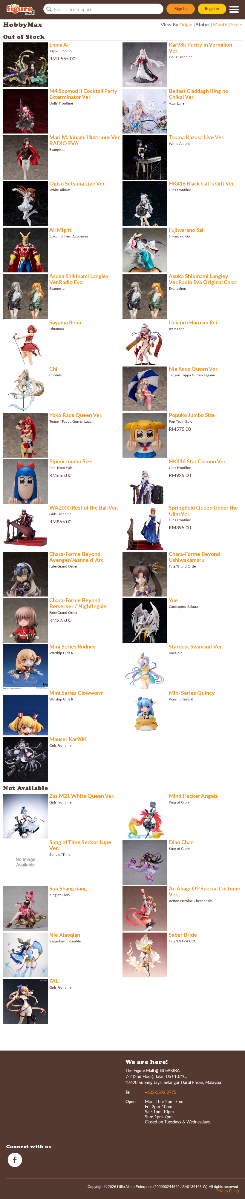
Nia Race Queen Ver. (193, 369)
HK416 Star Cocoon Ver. (197, 461)
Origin (185, 24)
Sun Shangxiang (68, 889)
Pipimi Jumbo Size (70, 461)
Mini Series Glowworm (76, 693)
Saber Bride (183, 935)
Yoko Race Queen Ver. (75, 415)
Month (220, 24)
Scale (236, 24)
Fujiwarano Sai (186, 230)
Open (130, 1102)
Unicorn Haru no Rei (193, 323)
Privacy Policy (227, 1191)
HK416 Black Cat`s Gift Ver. (202, 184)
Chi (53, 369)
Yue (173, 600)
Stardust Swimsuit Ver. (196, 647)
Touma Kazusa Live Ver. (196, 137)
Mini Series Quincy (192, 693)
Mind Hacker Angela (193, 796)
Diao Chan (181, 842)
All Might (60, 230)
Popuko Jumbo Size (192, 415)
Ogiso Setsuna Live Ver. (77, 184)
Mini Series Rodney (72, 647)
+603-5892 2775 (160, 1093)
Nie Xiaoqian (64, 935)
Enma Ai (59, 45)
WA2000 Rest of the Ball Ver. (83, 508)
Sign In (180, 9)
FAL (54, 981)
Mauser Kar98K (68, 739)
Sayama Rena (65, 323)
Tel (127, 1093)
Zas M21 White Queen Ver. (81, 796)
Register (212, 9)
